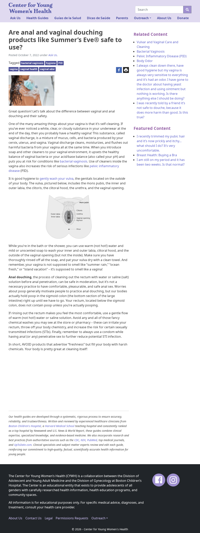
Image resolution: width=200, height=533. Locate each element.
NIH (83, 440)
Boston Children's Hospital (25, 426)
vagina (14, 69)
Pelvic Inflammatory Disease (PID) (162, 56)
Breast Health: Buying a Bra (157, 155)
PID (60, 63)
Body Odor (145, 61)
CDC (76, 440)
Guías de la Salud (67, 18)
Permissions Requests (72, 518)
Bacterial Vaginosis (151, 51)
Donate (183, 18)
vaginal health (28, 69)
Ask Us (15, 18)
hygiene (51, 63)
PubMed (92, 440)
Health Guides (37, 18)
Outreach (141, 18)
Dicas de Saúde (98, 18)
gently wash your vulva (56, 178)
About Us (164, 18)
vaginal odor (47, 69)
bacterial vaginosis (32, 63)
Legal (49, 518)
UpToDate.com (23, 445)
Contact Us (33, 518)
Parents (122, 18)
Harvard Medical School (59, 426)
